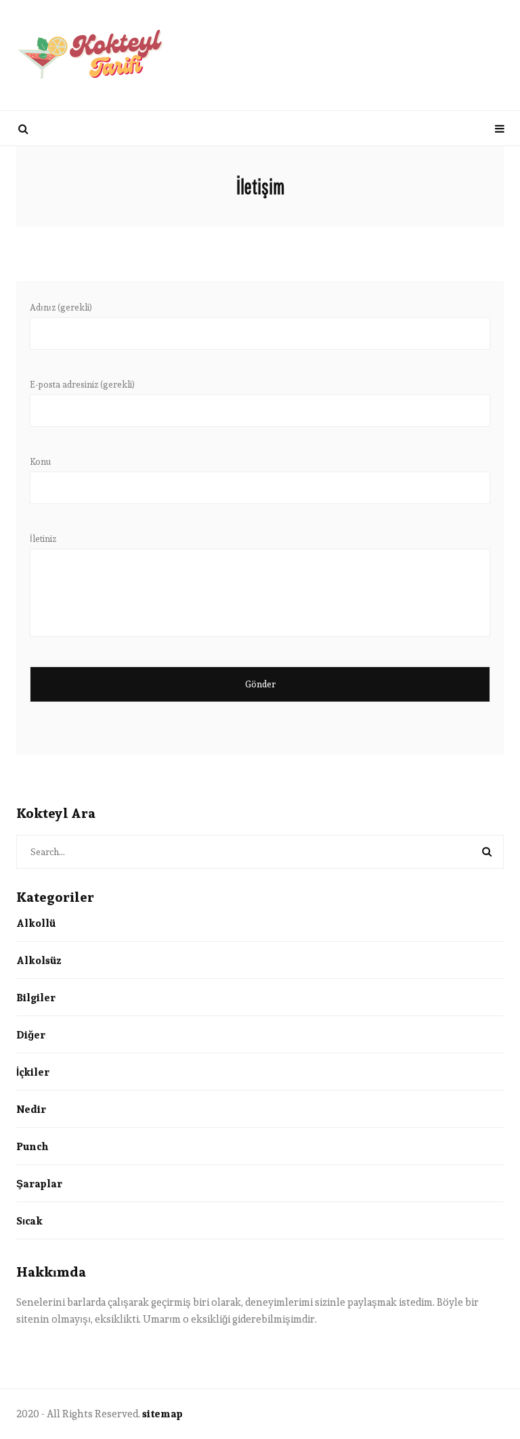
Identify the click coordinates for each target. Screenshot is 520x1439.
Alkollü (36, 923)
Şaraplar (39, 1183)
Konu (40, 462)
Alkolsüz (38, 960)
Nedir (31, 1109)
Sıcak (29, 1221)
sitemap (162, 1413)
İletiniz (43, 539)
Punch (32, 1146)
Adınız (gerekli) (61, 308)
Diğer (30, 1035)
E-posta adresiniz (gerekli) (82, 385)
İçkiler (32, 1072)
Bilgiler (36, 997)
